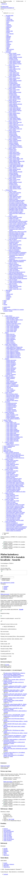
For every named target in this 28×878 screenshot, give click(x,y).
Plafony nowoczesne (11, 335)
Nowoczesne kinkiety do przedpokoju (17, 252)
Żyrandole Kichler (13, 135)
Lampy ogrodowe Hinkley (15, 119)
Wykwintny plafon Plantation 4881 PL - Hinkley (14, 705)
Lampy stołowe (7, 392)
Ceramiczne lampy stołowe (12, 397)
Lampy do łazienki (11, 279)
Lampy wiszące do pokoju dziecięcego (18, 275)
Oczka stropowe (10, 443)
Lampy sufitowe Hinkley (15, 118)
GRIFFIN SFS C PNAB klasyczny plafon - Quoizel (15, 733)
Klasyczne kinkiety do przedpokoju (17, 253)
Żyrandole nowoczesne (11, 403)
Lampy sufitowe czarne (11, 425)
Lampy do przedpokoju (12, 249)
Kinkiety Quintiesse (13, 143)
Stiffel (7, 48)
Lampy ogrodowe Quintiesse (15, 147)
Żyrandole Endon (13, 94)
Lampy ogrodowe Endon (15, 98)
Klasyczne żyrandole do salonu (16, 201)
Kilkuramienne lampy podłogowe (14, 348)
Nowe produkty (7, 830)
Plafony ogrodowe (10, 378)
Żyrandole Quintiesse (14, 144)
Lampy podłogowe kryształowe (13, 354)
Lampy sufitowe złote (11, 427)
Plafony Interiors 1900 (14, 160)
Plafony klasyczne (10, 334)
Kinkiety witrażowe (10, 365)
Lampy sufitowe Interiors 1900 (16, 165)
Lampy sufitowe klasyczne (12, 439)
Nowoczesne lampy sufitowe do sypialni (15, 512)
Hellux (7, 28)
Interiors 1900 (9, 31)
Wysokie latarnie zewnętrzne (15, 268)
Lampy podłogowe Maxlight (15, 171)
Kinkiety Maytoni (13, 105)
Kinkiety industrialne (11, 371)
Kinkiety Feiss (12, 70)
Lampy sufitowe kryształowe (12, 434)
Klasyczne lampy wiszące (12, 318)
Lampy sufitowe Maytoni (15, 108)
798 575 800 (11, 13)
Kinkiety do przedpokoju (15, 251)
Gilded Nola (9, 25)
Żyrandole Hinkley (13, 117)
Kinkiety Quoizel (13, 183)
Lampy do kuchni (11, 283)
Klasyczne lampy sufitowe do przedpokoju (16, 528)
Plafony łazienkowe (10, 416)
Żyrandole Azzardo (13, 59)
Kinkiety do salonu (13, 199)
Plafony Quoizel (13, 180)
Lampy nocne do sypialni (15, 219)
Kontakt (8, 298)
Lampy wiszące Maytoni (14, 101)
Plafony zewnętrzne (13, 266)
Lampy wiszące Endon (14, 89)
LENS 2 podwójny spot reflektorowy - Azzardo (14, 736)
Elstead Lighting (10, 20)
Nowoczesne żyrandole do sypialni (17, 225)
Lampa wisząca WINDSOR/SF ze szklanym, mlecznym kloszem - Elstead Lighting (13, 676)
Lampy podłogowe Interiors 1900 (16, 161)
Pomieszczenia (7, 190)
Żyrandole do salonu (14, 193)
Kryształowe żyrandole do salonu (16, 203)
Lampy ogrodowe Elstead (15, 87)
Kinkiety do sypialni (13, 218)
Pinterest (5, 589)
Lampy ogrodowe (8, 375)
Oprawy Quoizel (11, 178)
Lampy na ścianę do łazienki (15, 282)
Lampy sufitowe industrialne (12, 430)
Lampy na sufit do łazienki (15, 281)
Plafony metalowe (10, 341)
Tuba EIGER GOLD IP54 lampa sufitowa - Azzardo (15, 721)
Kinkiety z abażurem (11, 374)
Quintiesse (8, 44)
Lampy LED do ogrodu (11, 382)
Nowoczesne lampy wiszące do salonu (18, 204)
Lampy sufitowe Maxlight (15, 175)
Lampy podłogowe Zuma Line (16, 124)
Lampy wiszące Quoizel (14, 179)
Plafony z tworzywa (10, 343)
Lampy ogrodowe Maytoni (15, 110)
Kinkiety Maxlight (13, 173)
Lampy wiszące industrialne (12, 327)
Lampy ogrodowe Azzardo (15, 63)
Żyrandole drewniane (11, 407)
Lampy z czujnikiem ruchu (12, 384)
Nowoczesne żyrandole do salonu (16, 200)
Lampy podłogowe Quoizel (15, 182)
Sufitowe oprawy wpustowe (12, 444)
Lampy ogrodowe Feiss (14, 75)
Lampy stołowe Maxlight (15, 177)
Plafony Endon (12, 91)
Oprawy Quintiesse (11, 139)
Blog (4, 303)
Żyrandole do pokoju (14, 242)
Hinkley (8, 29)
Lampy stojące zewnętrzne (15, 265)
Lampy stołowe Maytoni (14, 109)
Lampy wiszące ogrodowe (12, 386)
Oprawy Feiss (10, 65)
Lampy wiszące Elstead (14, 78)
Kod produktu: (4, 666)
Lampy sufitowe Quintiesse (15, 145)
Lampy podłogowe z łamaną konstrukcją (15, 349)
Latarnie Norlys (12, 150)
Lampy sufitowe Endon (14, 96)
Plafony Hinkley (13, 114)
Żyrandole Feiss (12, 71)
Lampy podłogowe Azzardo (15, 57)
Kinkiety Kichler (13, 134)
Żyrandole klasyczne (11, 404)
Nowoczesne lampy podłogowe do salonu (15, 491)
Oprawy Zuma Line (12, 121)
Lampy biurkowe (10, 399)
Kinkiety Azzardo (13, 58)
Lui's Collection (9, 33)
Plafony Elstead (12, 79)
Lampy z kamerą (10, 391)
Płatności (8, 295)
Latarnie (8, 379)
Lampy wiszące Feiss (14, 66)
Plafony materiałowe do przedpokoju (17, 260)
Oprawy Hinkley (11, 111)
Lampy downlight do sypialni (16, 236)
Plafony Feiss (12, 67)
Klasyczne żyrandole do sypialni (16, 226)
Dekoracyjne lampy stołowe (12, 396)
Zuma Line (8, 50)
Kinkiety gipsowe (10, 370)
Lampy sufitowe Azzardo (15, 61)
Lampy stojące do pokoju (15, 247)
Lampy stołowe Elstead (14, 85)
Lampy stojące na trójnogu (12, 351)
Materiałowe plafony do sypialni (16, 233)
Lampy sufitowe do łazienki (12, 431)
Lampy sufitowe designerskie (13, 423)
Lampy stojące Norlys (14, 152)
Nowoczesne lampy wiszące (12, 317)
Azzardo (8, 18)
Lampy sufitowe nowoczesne (13, 438)
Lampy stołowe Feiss (14, 74)
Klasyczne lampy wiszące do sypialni (17, 222)
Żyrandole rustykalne (11, 409)
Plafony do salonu (13, 195)
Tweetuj (5, 587)
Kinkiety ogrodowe (10, 377)
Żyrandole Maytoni (13, 106)
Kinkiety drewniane (10, 369)
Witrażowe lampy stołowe (12, 400)
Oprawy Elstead (11, 76)
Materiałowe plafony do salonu (16, 209)
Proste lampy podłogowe (12, 345)
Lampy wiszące (7, 315)
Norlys (7, 40)
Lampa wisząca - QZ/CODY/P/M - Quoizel (13, 716)
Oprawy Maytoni (11, 100)
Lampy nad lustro (10, 413)
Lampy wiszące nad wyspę (15, 289)
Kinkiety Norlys (13, 149)
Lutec (7, 35)
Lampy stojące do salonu (14, 197)
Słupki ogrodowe (10, 381)
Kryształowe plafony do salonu (16, 210)
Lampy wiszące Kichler (14, 131)
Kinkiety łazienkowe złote (12, 414)
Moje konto (6, 865)
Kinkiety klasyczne (10, 361)
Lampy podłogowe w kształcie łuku (14, 347)
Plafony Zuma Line (13, 123)
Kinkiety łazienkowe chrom (12, 417)
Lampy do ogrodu (11, 262)
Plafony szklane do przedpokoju (16, 261)
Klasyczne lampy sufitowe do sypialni (17, 231)
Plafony (6, 332)
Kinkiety (6, 358)
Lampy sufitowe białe (11, 433)
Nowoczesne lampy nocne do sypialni (17, 238)
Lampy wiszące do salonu (15, 192)
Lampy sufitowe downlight (12, 440)
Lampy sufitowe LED (11, 422)
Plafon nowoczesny (5, 594)
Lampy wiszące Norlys (14, 154)
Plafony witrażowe (10, 338)
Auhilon (8, 16)
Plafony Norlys (12, 156)
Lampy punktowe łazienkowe (13, 418)
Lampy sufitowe (8, 421)
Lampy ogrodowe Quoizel (15, 188)
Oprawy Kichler (11, 130)
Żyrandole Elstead (13, 83)
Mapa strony (6, 855)
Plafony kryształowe (11, 336)
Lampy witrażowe (7, 447)
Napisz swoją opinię (5, 765)
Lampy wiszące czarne (11, 330)
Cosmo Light (9, 19)
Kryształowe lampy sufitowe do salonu (18, 208)
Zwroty (8, 299)
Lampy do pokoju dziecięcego (14, 273)
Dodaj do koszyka (5, 578)
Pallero (7, 42)
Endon (7, 22)
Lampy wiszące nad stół (11, 321)
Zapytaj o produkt (7, 582)
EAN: (2, 667)
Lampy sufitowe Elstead (14, 84)
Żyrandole (6, 401)
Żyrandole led (9, 408)
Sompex (8, 46)
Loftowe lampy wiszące (11, 322)
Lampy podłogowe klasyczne (13, 356)
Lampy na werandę (13, 269)
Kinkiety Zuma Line (13, 126)
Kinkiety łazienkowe (11, 362)
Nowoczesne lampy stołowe (12, 395)
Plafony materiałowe (11, 339)
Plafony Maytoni (13, 102)
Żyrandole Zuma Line (14, 127)
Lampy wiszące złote (11, 331)
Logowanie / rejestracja (8, 864)
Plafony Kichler (12, 132)
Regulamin (8, 296)
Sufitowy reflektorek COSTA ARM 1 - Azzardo (14, 687)
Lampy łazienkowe (8, 412)
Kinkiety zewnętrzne (14, 264)
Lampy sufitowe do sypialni (15, 217)
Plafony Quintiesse (13, 141)
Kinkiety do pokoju (13, 246)
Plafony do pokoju (13, 243)
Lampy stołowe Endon (14, 97)
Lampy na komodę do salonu (15, 212)
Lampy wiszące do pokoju (15, 240)
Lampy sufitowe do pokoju (15, 244)
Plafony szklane (9, 340)
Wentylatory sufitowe (8, 451)
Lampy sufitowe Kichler (14, 136)
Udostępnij (5, 586)
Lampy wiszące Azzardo (14, 54)
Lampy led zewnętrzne (14, 270)
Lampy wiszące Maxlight (15, 169)
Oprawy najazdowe (10, 390)
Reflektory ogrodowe (11, 383)
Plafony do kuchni (13, 285)
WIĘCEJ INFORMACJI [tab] (9, 626)
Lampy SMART (7, 450)
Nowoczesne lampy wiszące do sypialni (18, 221)
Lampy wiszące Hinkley (14, 113)
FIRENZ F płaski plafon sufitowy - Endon (13, 691)
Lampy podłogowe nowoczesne (13, 357)
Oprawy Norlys (11, 148)
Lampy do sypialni (11, 216)
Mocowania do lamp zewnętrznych (17, 272)
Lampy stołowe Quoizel (14, 187)
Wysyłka (8, 291)
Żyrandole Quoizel (13, 184)
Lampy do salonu (11, 191)
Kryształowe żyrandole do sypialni (17, 227)
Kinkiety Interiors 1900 (14, 162)
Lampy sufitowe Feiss (14, 72)
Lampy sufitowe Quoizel (14, 186)
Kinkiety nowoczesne (11, 360)
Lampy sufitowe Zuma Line (15, 128)
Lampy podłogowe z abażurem (13, 353)
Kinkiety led (9, 373)
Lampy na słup (9, 388)
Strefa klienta (7, 290)
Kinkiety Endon (12, 93)
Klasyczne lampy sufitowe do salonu (17, 206)
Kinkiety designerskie (11, 368)
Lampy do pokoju (11, 239)
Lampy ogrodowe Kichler (15, 137)
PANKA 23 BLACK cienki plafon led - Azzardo (14, 695)
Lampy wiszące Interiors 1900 (16, 158)
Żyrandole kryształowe (11, 405)
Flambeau (8, 24)
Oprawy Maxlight (11, 167)
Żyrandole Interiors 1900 (14, 164)
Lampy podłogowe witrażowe (13, 352)
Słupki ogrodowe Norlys (14, 153)
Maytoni (8, 38)
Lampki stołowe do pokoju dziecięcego (18, 278)
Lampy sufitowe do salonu (15, 196)
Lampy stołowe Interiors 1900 (16, 166)
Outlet (4, 302)
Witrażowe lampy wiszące (12, 325)
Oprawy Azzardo (11, 53)
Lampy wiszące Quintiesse (15, 140)
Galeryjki (5, 448)
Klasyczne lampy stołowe (12, 394)
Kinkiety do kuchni (13, 287)
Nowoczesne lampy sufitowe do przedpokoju (16, 526)
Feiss (7, 23)
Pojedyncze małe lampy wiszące (13, 323)
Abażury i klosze (7, 420)
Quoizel (8, 45)
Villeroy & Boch (10, 49)
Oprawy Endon (11, 88)
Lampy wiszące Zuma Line (15, 122)
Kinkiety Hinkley (13, 115)
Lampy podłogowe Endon (15, 92)
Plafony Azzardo (13, 55)
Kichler (8, 32)
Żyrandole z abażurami (11, 410)
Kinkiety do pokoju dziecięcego (16, 274)
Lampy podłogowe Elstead (15, 80)
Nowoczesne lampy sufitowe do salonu (18, 205)
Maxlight (8, 37)
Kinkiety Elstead (13, 81)
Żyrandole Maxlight (13, 174)
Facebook (5, 874)
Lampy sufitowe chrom (11, 426)
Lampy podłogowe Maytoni (15, 104)
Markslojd (8, 36)
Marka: (2, 664)
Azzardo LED (9, 294)
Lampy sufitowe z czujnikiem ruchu (14, 437)
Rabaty (8, 292)
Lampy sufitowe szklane (11, 429)
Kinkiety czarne (9, 366)
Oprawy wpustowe (8, 442)
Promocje (5, 828)
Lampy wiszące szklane (11, 328)
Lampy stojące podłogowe (10, 344)
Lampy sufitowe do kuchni (15, 286)
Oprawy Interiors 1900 (12, 157)
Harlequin (8, 27)
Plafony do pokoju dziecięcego (16, 277)
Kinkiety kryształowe (11, 364)
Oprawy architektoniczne (9, 446)
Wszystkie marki (8, 15)
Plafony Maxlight (13, 170)
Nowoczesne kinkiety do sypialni (16, 234)
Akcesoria (8, 387)
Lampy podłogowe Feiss (14, 68)
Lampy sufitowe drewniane (12, 435)
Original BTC (9, 41)
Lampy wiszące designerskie (12, 326)
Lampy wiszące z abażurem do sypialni (18, 223)
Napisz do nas (6, 867)
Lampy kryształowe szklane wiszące (14, 319)
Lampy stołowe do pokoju (15, 248)
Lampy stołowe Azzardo (14, 62)
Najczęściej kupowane (8, 831)
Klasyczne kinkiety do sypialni (16, 235)
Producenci (7, 52)
